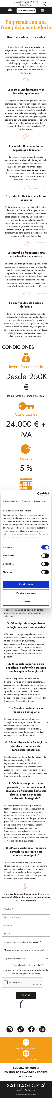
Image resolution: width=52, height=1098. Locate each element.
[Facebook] (31, 1029)
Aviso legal (26, 1076)
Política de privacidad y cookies (26, 1072)
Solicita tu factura (26, 1068)
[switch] (45, 555)
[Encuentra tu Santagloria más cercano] (10, 10)
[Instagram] (9, 1029)
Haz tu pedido (26, 10)
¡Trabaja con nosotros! (26, 1048)
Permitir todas (26, 584)
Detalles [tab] (26, 501)
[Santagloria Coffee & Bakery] (26, 1087)
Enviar (26, 995)
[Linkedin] (42, 1029)
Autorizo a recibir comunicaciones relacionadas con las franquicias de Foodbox (27, 972)
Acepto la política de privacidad (27, 965)
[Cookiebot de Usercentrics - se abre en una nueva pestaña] (37, 494)
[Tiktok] (20, 1029)
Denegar (26, 602)
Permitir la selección (26, 593)
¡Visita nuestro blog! (26, 1059)
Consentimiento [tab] (10, 501)
